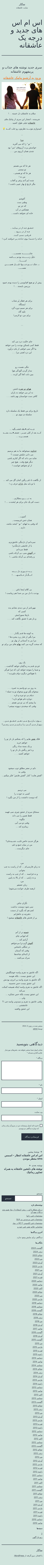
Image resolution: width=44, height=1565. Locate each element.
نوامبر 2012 (37, 1435)
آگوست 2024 (36, 1248)
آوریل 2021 (37, 1274)
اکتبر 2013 (38, 1394)
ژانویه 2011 (37, 1515)
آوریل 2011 (37, 1505)
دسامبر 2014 (37, 1358)
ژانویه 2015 (37, 1354)
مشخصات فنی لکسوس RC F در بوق (27, 1223)
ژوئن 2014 (37, 1373)
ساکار (22, 4)
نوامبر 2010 (37, 1523)
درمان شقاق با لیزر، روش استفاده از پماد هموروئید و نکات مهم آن (22, 1211)
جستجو (39, 1193)
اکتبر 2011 (38, 1483)
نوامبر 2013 (37, 1391)
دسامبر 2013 (37, 1387)
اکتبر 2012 (38, 1438)
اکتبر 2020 (38, 1288)
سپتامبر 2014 (37, 1365)
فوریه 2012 (37, 1468)
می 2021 (38, 1270)
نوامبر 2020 (37, 1285)
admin (35, 1029)
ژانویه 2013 (37, 1428)
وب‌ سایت (38, 1112)
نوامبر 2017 (37, 1329)
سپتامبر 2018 (37, 1307)
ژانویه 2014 (37, 1384)
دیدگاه (39, 1058)
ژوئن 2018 (38, 1317)
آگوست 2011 (37, 1490)
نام (40, 1085)
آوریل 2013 (37, 1416)
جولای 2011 (37, 1493)
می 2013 (38, 1413)
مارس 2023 (37, 1266)
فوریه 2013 (37, 1424)
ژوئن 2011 (38, 1497)
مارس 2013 (37, 1420)
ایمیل (39, 1098)
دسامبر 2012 (37, 1431)
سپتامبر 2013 (37, 1398)
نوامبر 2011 (37, 1479)
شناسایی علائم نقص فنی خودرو (29, 1227)
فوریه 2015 (37, 1351)
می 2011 (38, 1501)
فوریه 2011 (37, 1512)
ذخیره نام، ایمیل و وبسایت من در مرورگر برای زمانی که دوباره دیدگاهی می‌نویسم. (20, 1127)
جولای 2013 (37, 1406)
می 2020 (38, 1295)
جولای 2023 (37, 1255)
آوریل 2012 (37, 1461)
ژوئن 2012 (38, 1453)
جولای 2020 (37, 1292)
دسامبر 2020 (37, 1281)
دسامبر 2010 (37, 1519)
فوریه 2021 (37, 1277)
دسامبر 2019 (37, 1303)
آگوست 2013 (37, 1402)
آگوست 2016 (37, 1332)
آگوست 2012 (37, 1446)
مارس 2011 (37, 1508)
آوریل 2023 (37, 1262)
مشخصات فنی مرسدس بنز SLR (29, 1219)
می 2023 (38, 1259)
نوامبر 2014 (37, 1361)
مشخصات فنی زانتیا (34, 1216)
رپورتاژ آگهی (37, 1537)
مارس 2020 (37, 1299)
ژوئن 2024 (37, 1252)
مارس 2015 (37, 1347)
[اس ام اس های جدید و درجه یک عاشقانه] (22, 95)
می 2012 (38, 1457)
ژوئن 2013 (38, 1409)
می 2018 (38, 1321)
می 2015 (38, 1343)
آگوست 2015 (37, 1339)
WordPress (19, 1555)
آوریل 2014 (37, 1376)
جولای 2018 (37, 1314)
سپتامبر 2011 (37, 1486)
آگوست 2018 (37, 1310)
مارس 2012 (37, 1464)
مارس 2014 (37, 1380)
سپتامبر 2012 (37, 1442)
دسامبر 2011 (37, 1475)
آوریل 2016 (37, 1336)
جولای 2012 (37, 1450)
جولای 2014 (37, 1369)
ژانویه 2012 (37, 1472)
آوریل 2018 (37, 1325)
